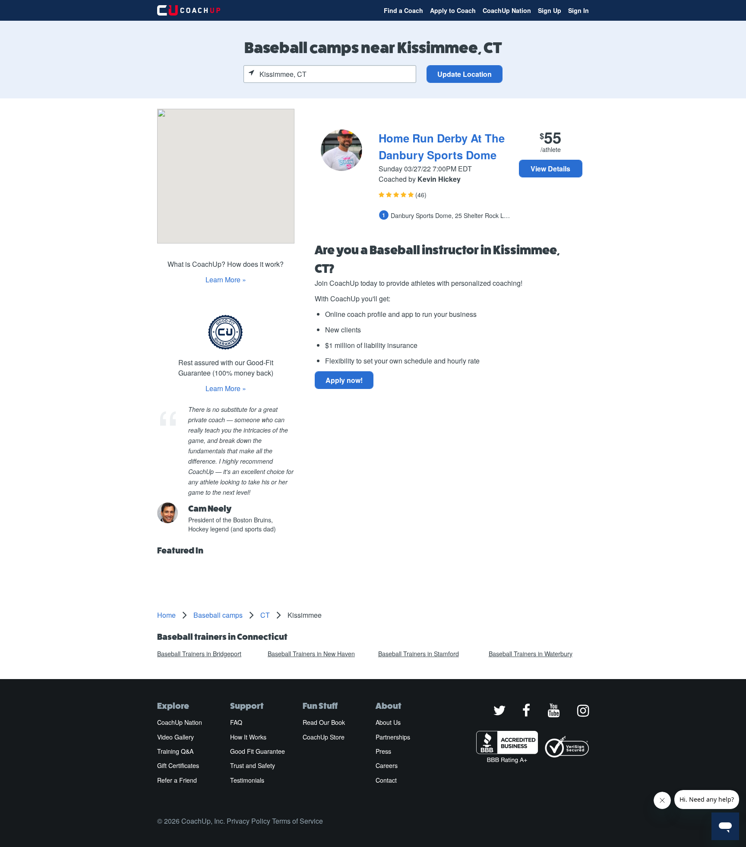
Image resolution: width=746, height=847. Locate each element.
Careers (387, 765)
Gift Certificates (178, 765)
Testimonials (247, 780)
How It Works (248, 737)
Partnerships (393, 737)
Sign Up (549, 10)
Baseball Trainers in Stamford (418, 653)
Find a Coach (403, 10)
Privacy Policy (248, 821)
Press (383, 751)
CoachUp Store (324, 737)
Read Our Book (324, 722)
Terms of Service (297, 821)
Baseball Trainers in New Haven (311, 653)
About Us (388, 722)
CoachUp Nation (507, 10)
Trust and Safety (252, 765)
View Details (550, 169)
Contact (386, 780)
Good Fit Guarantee (257, 751)
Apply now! (344, 380)
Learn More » (225, 279)
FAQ (236, 722)
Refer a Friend (177, 780)
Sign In (578, 10)
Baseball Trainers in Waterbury (530, 653)
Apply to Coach (453, 10)
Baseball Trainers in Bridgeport (199, 653)
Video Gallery (175, 737)
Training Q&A (175, 751)
